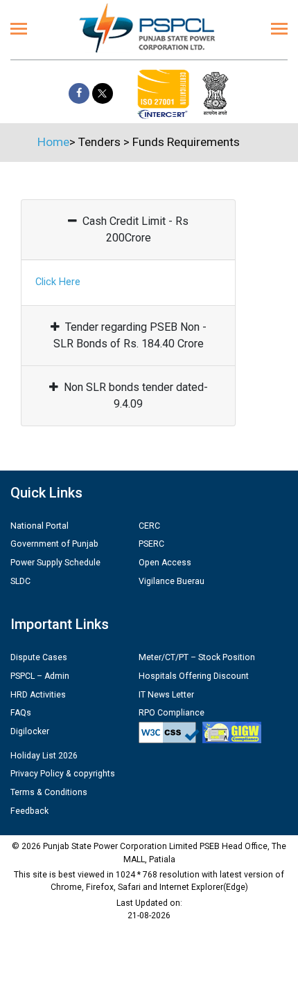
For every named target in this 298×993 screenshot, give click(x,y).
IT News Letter (166, 695)
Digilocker (29, 731)
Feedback (29, 811)
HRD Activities (38, 695)
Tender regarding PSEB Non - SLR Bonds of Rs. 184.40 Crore (130, 335)
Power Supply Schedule (55, 562)
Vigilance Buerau (171, 581)
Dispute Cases (38, 657)
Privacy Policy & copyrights (62, 773)
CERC (149, 526)
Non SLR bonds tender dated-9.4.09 (136, 395)
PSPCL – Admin (39, 676)
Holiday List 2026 (44, 755)
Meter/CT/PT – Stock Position (197, 657)
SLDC (20, 581)
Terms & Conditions (48, 792)
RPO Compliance (171, 713)
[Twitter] (102, 93)
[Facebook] (79, 93)
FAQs (20, 713)
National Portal (39, 526)
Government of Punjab (54, 544)
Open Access (165, 562)
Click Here (57, 282)
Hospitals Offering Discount (194, 676)
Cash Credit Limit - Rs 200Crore (135, 229)
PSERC (151, 544)
